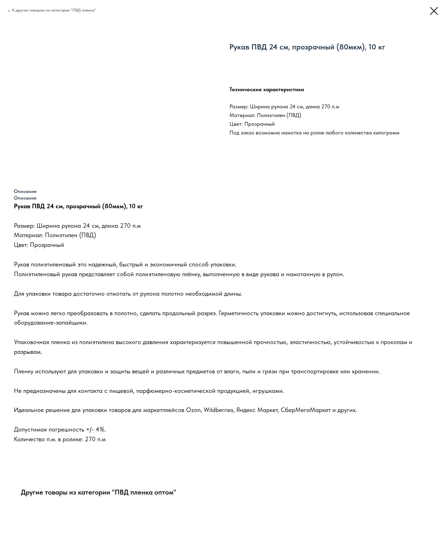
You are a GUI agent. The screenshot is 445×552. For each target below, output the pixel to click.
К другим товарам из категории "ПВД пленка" (54, 10)
